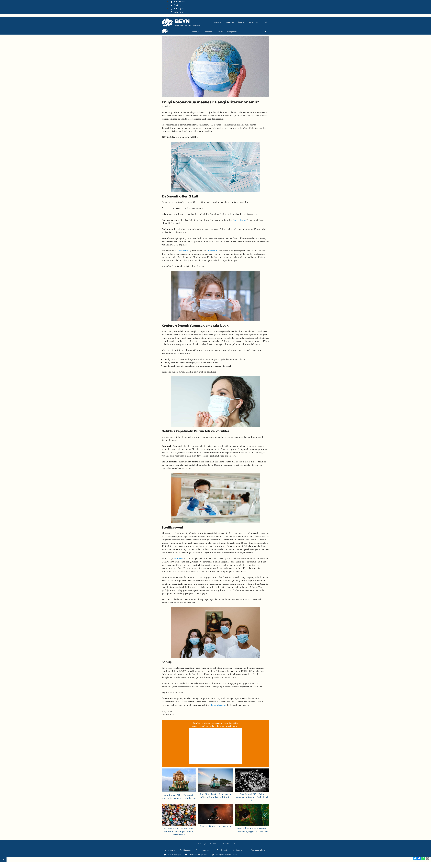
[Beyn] (165, 32)
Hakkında (230, 22)
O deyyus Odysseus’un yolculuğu (215, 826)
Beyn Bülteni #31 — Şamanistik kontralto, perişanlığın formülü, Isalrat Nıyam (179, 832)
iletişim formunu (219, 705)
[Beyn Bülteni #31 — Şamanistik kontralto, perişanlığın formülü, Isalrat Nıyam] (179, 815)
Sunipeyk (178, 558)
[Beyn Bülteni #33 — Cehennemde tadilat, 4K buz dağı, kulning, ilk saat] (215, 780)
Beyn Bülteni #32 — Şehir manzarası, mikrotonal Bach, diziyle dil (252, 797)
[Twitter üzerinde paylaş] (415, 858)
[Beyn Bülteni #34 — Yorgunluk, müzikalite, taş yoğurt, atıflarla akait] (179, 780)
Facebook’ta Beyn (257, 850)
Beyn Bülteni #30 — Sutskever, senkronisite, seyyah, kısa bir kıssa (252, 830)
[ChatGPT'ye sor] (427, 858)
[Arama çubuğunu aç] (266, 22)
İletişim (241, 22)
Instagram (179, 8)
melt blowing (240, 220)
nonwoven (184, 250)
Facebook (179, 1)
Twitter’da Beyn (174, 854)
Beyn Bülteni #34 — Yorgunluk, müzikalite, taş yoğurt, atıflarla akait (179, 796)
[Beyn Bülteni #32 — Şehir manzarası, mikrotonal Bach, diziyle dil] (252, 780)
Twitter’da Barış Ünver (197, 854)
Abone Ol (179, 12)
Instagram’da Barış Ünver (226, 854)
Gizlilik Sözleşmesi (229, 844)
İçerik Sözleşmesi (216, 844)
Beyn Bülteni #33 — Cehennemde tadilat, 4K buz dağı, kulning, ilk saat (215, 797)
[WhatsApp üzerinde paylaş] (423, 858)
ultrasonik (212, 250)
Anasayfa (217, 22)
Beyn (182, 21)
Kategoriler (253, 22)
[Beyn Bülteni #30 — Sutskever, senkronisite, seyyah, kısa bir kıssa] (252, 815)
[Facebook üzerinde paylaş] (419, 858)
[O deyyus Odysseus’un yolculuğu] (215, 814)
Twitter (178, 5)
